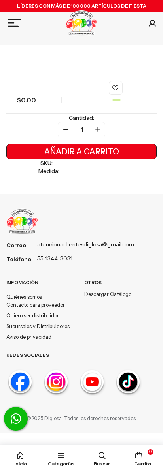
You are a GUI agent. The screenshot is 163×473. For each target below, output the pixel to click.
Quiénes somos (24, 297)
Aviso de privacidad (28, 337)
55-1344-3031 (54, 258)
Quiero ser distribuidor (32, 315)
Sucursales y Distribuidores (38, 326)
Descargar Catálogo (107, 294)
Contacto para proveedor (35, 305)
